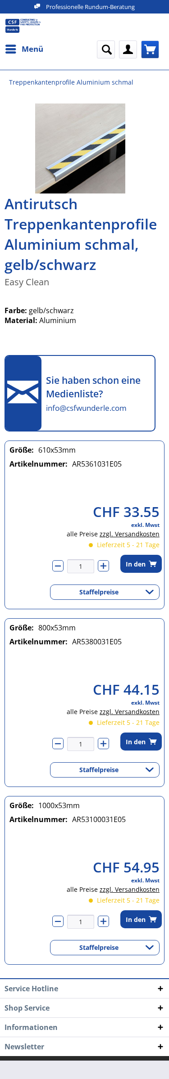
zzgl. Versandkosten (130, 534)
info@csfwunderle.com (86, 408)
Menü (32, 49)
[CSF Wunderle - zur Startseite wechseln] (23, 26)
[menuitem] (24, 49)
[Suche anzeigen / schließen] (106, 49)
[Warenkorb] (150, 49)
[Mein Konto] (128, 49)
